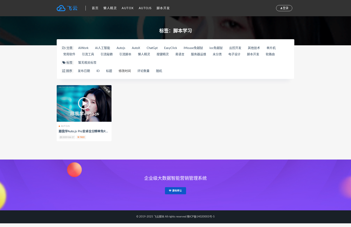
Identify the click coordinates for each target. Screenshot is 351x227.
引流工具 (88, 54)
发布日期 (84, 71)
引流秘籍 (107, 54)
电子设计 (234, 54)
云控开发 (235, 48)
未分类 (217, 54)
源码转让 (176, 191)
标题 (109, 71)
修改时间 (125, 71)
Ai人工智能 (102, 48)
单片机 (271, 48)
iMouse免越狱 (193, 48)
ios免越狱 (216, 48)
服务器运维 (198, 54)
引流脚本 (125, 54)
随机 (159, 71)
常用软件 (69, 54)
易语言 (179, 54)
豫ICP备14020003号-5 (201, 216)
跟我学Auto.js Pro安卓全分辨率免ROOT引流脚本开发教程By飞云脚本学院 (108, 131)
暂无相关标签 (87, 62)
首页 (95, 8)
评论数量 (143, 71)
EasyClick (170, 48)
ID (98, 71)
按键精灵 (163, 54)
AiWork (83, 48)
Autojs (145, 8)
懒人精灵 (110, 8)
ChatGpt (152, 48)
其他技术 (254, 48)
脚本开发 (163, 8)
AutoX (128, 8)
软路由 (270, 54)
